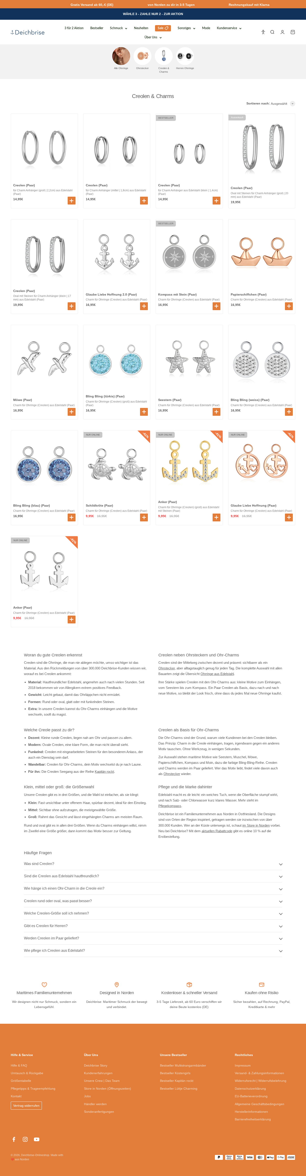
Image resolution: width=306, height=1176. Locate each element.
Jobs (87, 1096)
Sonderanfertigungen (99, 1111)
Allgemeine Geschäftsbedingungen (259, 1104)
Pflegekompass (169, 806)
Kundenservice (227, 28)
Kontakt (16, 1096)
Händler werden (95, 1104)
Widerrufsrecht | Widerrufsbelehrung (260, 1080)
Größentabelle (21, 1080)
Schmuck (116, 28)
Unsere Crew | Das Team (102, 1080)
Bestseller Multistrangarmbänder (183, 1065)
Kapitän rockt (104, 771)
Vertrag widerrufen (26, 1105)
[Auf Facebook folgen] (14, 1139)
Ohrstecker (166, 668)
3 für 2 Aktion (74, 28)
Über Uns (150, 37)
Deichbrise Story (95, 1065)
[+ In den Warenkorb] (71, 201)
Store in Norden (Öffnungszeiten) (107, 1088)
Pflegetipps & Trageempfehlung (33, 1088)
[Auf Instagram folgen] (25, 1139)
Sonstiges (184, 28)
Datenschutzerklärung (250, 1088)
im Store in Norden (256, 825)
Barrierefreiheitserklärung (253, 1119)
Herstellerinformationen (251, 1111)
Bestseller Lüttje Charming (178, 1088)
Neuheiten (141, 28)
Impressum (243, 1065)
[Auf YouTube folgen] (37, 1139)
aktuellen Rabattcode (217, 831)
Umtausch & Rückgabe (27, 1073)
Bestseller (96, 28)
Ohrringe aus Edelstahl (217, 674)
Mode (206, 28)
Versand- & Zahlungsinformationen (259, 1073)
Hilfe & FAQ (19, 1065)
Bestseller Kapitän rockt (176, 1080)
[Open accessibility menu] (263, 32)
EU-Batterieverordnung (251, 1096)
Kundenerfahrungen (98, 1073)
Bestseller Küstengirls (175, 1073)
